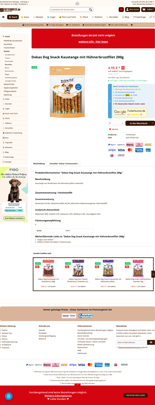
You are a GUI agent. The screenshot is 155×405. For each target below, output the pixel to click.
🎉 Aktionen (7, 147)
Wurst (7, 68)
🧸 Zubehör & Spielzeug (12, 133)
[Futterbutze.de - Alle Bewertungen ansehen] (133, 112)
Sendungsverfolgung (47, 336)
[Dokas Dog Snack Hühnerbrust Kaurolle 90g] (138, 268)
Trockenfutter (9, 48)
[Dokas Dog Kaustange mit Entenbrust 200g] (48, 268)
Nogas (7, 74)
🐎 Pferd (6, 118)
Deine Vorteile (83, 336)
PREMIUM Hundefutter (13, 41)
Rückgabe (43, 333)
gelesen (133, 347)
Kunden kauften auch (42, 253)
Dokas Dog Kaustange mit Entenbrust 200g (48, 280)
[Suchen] (90, 9)
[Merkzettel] (121, 9)
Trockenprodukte (11, 78)
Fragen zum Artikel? (45, 239)
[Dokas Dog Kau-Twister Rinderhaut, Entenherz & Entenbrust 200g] (78, 268)
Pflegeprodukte (10, 91)
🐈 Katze (6, 99)
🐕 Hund (6, 36)
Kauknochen (9, 71)
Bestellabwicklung (85, 333)
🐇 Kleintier (7, 104)
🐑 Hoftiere (7, 123)
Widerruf (42, 339)
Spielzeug (8, 95)
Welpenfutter (9, 84)
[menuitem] (71, 9)
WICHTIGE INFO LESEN (136, 395)
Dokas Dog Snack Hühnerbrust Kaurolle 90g (138, 280)
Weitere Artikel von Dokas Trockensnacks (54, 242)
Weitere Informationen (58, 398)
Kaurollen (8, 64)
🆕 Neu (5, 138)
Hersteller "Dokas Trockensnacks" (64, 163)
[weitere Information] (132, 25)
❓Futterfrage (8, 157)
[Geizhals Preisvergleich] (86, 316)
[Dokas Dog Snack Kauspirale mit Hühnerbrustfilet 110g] (108, 268)
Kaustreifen (9, 61)
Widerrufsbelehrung (86, 344)
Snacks (7, 51)
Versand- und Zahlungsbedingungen (93, 339)
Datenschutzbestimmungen (129, 347)
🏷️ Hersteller (8, 128)
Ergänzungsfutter (11, 88)
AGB (79, 350)
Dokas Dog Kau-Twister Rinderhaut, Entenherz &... (78, 280)
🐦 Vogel (6, 109)
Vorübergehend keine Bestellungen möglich (95, 330)
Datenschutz (83, 347)
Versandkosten (71, 372)
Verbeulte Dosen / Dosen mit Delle (91, 342)
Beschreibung (39, 163)
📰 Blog (6, 152)
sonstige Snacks (10, 81)
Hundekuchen (10, 55)
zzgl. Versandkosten (123, 78)
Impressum (82, 353)
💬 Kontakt (7, 162)
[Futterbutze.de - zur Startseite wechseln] (10, 10)
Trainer (7, 58)
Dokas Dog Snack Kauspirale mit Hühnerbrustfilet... (108, 280)
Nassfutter (8, 44)
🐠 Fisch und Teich (10, 113)
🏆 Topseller (8, 142)
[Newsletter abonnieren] (151, 342)
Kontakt (42, 330)
